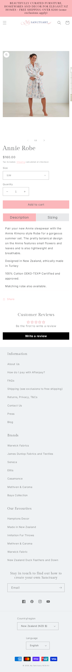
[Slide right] (44, 140)
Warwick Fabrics (18, 445)
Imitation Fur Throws (20, 535)
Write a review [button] (36, 336)
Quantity (8, 184)
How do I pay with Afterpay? (26, 372)
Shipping (21, 162)
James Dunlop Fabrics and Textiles (30, 453)
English (34, 645)
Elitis (10, 470)
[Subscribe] (60, 587)
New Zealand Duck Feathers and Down (32, 560)
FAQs (10, 380)
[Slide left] (28, 140)
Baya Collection (17, 495)
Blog (10, 422)
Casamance (15, 478)
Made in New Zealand (21, 526)
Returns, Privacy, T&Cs (22, 397)
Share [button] (11, 299)
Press (11, 413)
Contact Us (14, 405)
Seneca (12, 462)
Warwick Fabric (17, 551)
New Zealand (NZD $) (34, 625)
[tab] (19, 217)
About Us (13, 364)
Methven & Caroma (19, 486)
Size (5, 167)
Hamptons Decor (18, 518)
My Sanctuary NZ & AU (39, 665)
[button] (5, 23)
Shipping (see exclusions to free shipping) (35, 388)
